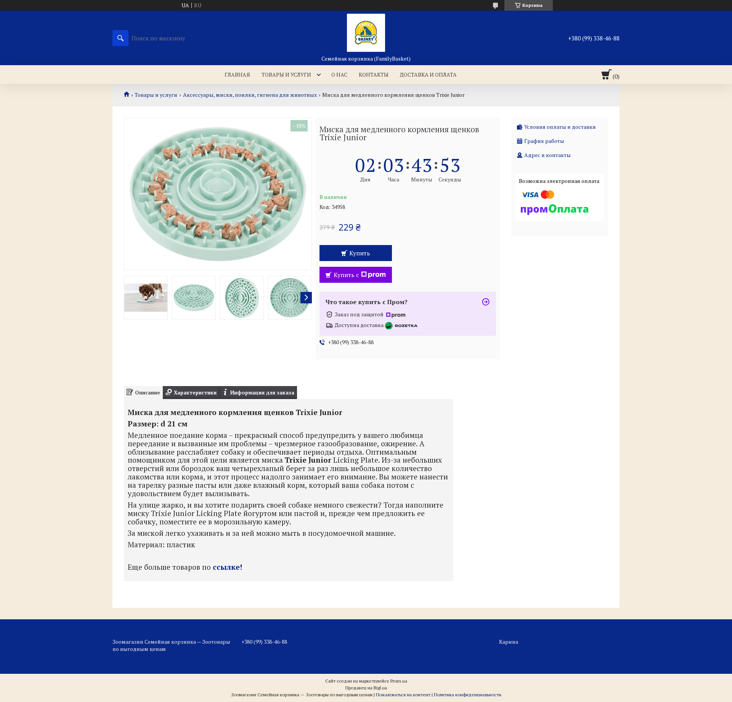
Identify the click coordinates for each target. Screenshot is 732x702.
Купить (359, 253)
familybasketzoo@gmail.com (276, 653)
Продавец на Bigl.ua (366, 688)
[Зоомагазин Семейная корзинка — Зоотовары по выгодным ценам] (366, 33)
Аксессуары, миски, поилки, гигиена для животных (250, 94)
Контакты (373, 74)
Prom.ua (398, 681)
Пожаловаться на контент (403, 694)
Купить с (346, 275)
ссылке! (227, 567)
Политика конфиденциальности (467, 694)
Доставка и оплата (428, 74)
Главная (237, 74)
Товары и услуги (286, 74)
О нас (339, 74)
